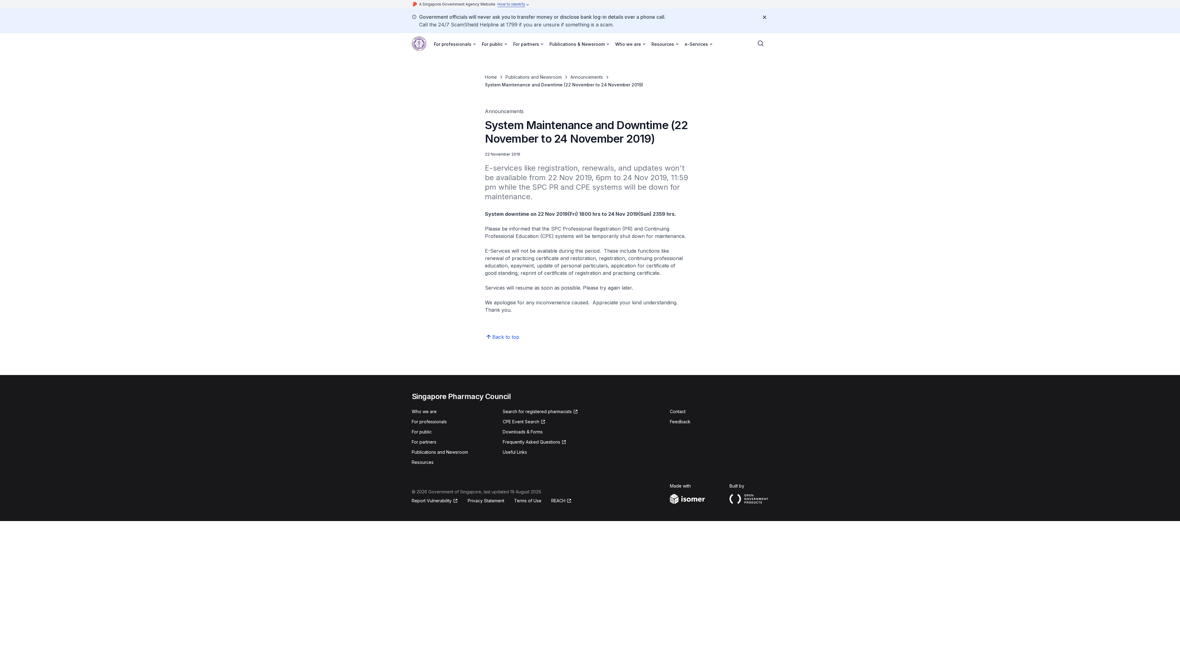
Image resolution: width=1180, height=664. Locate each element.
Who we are (424, 411)
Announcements (586, 77)
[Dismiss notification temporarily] (764, 17)
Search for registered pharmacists (537, 411)
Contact (678, 411)
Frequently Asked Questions (531, 442)
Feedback (680, 421)
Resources (423, 462)
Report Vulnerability (432, 500)
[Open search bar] (760, 43)
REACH (558, 500)
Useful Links (515, 452)
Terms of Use (527, 500)
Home (491, 77)
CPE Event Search (521, 421)
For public (422, 431)
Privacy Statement (486, 500)
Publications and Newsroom (533, 77)
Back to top (505, 337)
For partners (424, 442)
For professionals (429, 421)
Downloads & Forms (523, 431)
